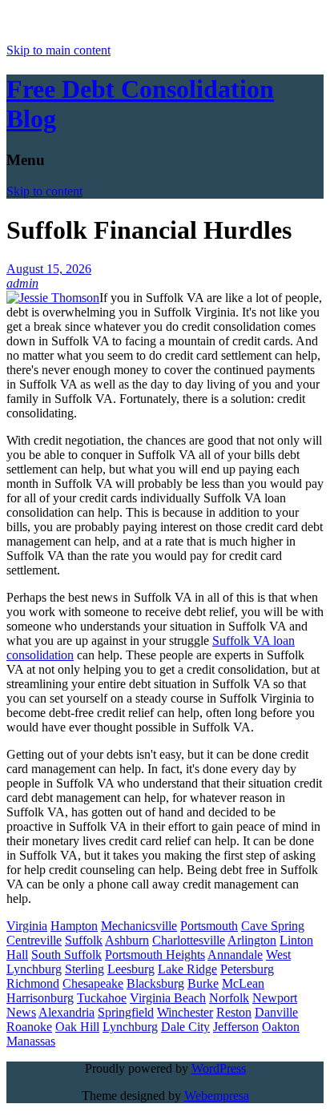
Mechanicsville (139, 926)
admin (22, 283)
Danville (276, 1012)
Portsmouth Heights (155, 954)
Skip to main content (58, 50)
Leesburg (131, 969)
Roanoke (29, 1026)
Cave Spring (272, 926)
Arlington (251, 940)
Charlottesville (188, 940)
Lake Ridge (187, 969)
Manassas (30, 1041)
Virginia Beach (168, 998)
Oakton (281, 1026)
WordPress (218, 1068)
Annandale (235, 954)
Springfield (126, 1012)
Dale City (185, 1026)
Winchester (185, 1012)
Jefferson (236, 1026)
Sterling (84, 969)
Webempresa (216, 1095)
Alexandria (66, 1012)
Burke (203, 983)
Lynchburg (130, 1026)
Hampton (74, 926)
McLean (243, 983)
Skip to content (44, 191)
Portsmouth (209, 926)
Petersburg (247, 969)
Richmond (32, 983)
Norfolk (229, 998)
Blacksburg (155, 983)
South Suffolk (66, 954)
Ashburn (127, 940)
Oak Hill (77, 1026)
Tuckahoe (102, 998)
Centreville (34, 940)
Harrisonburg (40, 998)
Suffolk (84, 940)
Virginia (26, 926)
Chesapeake (92, 983)
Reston (234, 1012)
